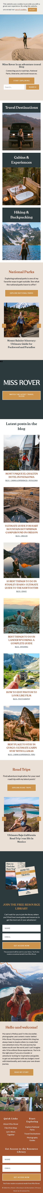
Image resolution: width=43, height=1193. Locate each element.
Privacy (38, 1188)
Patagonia (33, 480)
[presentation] (4, 326)
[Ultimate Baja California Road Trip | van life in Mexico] (21, 821)
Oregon (24, 536)
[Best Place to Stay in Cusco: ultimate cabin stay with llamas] (21, 731)
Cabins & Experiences (19, 480)
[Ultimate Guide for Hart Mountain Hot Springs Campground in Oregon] (21, 513)
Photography (24, 699)
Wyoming (24, 647)
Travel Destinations (32, 1133)
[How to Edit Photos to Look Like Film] (21, 678)
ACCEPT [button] (32, 10)
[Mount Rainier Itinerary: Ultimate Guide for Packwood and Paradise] (21, 328)
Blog (7, 480)
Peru (33, 754)
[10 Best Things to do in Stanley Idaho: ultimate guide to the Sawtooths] (21, 568)
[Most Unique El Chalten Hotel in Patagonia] (21, 459)
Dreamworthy (25, 1191)
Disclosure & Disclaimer (25, 1188)
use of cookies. (21, 10)
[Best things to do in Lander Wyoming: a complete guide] (21, 624)
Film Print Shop (11, 1128)
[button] (32, 87)
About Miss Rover (10, 1124)
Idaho (24, 591)
